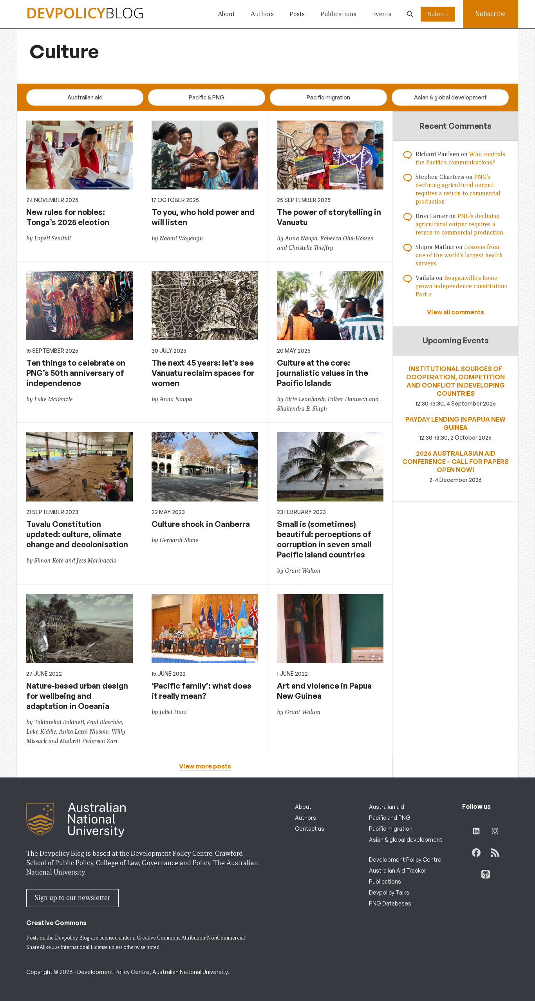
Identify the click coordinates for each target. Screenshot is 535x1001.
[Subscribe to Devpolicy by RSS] (495, 852)
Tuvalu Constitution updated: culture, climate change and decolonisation (77, 534)
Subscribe (490, 14)
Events (381, 14)
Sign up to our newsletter (72, 898)
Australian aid (85, 97)
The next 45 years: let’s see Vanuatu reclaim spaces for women (203, 373)
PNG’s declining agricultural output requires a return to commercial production (459, 224)
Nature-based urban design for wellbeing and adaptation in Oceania (77, 696)
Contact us (309, 828)
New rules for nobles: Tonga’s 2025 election (67, 217)
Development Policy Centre (405, 859)
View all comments (455, 312)
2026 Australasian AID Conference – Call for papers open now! (455, 461)
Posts (297, 14)
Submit (437, 14)
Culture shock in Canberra (201, 524)
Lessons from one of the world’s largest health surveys (459, 255)
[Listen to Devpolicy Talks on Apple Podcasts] (485, 874)
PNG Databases (390, 903)
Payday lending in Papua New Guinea (455, 423)
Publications (338, 14)
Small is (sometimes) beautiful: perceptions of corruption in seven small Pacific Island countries (324, 539)
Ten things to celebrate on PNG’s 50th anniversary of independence (75, 373)
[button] (410, 14)
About (226, 14)
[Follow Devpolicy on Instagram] (495, 831)
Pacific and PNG (389, 817)
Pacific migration (328, 97)
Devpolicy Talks (389, 892)
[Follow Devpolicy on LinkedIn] (476, 831)
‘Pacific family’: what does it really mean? (201, 691)
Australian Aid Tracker (397, 870)
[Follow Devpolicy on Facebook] (476, 852)
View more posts (205, 766)
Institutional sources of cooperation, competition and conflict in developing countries (455, 381)
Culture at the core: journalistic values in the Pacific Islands (322, 373)
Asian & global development (450, 97)
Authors (262, 14)
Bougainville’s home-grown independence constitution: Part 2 (461, 286)
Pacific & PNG (206, 97)
